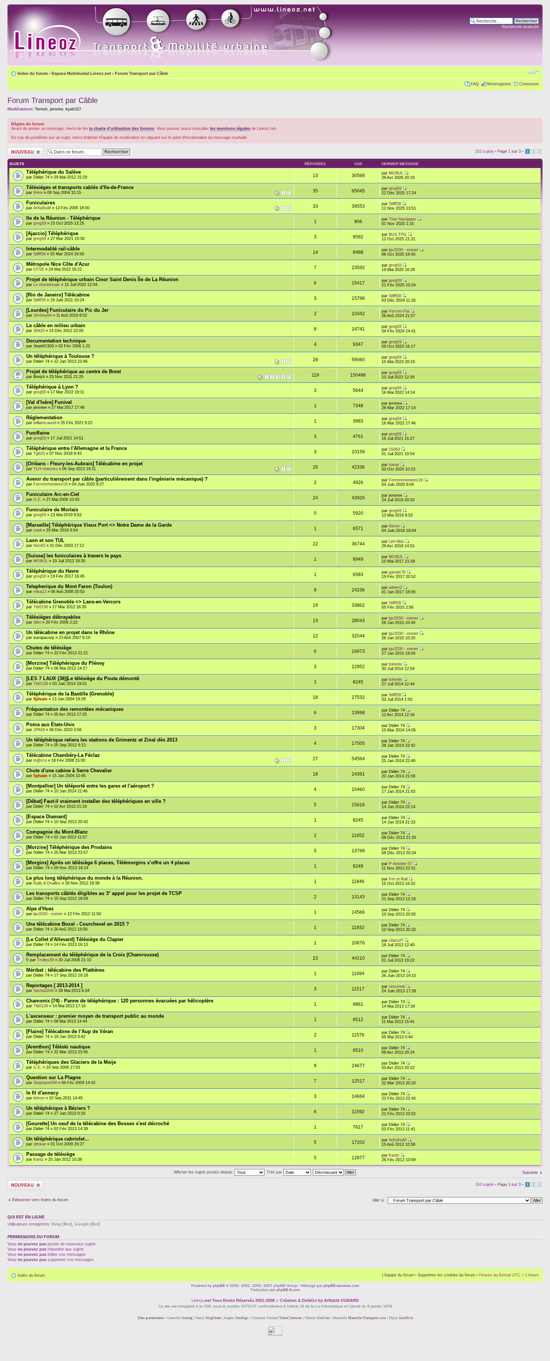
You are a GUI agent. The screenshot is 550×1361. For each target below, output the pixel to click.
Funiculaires (40, 202)
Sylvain (40, 699)
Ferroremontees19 (50, 484)
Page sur (509, 151)
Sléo (37, 622)
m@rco (40, 760)
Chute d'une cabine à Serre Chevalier (69, 770)
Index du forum (33, 73)
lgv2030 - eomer (403, 249)
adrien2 (395, 587)
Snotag (187, 1318)
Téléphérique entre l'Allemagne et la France (76, 448)
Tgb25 (39, 453)
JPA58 (39, 729)
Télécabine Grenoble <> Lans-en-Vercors (73, 602)
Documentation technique (56, 341)
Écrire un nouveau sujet (24, 151)
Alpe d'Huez (40, 908)
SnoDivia (406, 1318)
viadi (37, 530)
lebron (39, 1098)
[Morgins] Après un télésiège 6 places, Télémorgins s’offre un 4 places (108, 862)
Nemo (394, 526)
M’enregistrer (499, 84)
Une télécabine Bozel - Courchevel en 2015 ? (77, 924)
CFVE (38, 269)
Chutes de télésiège (48, 648)
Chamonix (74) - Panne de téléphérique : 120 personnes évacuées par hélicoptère (119, 1001)
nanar (394, 464)
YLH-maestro (45, 468)
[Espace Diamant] (46, 816)
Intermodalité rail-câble (53, 249)
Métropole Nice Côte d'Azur (57, 264)
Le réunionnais (46, 284)
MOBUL (396, 173)
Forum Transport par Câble (141, 73)
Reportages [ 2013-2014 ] (54, 985)
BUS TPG (398, 234)
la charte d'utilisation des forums (121, 128)
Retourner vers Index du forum (40, 1199)
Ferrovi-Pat (399, 311)
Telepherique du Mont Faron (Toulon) (69, 586)
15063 (394, 449)
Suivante (530, 1172)
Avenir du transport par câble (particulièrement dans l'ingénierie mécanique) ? (117, 479)
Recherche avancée (520, 26)
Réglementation (44, 417)
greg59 (395, 188)
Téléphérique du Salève (53, 172)
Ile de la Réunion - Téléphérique (63, 218)
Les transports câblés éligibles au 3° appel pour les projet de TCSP (104, 893)
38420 (39, 330)
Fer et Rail (398, 879)
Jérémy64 (42, 315)
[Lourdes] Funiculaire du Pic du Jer (67, 310)
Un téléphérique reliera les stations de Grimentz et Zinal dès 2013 (101, 740)
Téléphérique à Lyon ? (52, 387)
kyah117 (73, 109)
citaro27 (396, 940)
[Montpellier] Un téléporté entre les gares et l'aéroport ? (90, 786)
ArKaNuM (42, 207)
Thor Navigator (402, 219)
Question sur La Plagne (53, 1077)
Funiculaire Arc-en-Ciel (52, 494)
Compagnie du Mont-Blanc (57, 832)
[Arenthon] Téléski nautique (58, 1047)
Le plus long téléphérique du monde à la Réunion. (84, 878)
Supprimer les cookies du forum (446, 1275)
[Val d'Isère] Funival (49, 402)
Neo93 (39, 545)
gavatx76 (397, 572)
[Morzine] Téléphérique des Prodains (69, 847)
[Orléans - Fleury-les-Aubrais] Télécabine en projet (84, 463)
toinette (395, 664)
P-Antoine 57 (400, 863)
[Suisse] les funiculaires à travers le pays (73, 555)
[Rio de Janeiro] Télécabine (57, 295)
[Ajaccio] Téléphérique (52, 233)
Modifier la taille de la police (533, 71)
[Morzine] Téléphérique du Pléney (65, 663)
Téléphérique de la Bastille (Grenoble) (70, 694)
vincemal (397, 986)
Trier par (274, 1172)
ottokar (39, 1144)
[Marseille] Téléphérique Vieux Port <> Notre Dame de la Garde (99, 525)
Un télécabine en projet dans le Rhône (70, 632)
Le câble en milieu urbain (55, 325)
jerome (56, 109)
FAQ (475, 84)
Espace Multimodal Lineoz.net (81, 73)
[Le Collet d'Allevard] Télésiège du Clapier (74, 939)
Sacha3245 (43, 990)
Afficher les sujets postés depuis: (204, 1172)
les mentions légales (230, 128)
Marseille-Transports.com (367, 1318)
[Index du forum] (180, 34)
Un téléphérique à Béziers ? (58, 1108)
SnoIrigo (241, 1318)
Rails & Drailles (47, 883)
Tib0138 (40, 607)
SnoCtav (323, 1318)
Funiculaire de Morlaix (52, 509)
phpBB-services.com (341, 1286)
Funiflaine (37, 433)
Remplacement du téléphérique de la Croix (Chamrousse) (92, 954)
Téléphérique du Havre (52, 571)
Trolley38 (45, 959)
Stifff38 (395, 203)
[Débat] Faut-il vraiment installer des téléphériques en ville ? (96, 801)
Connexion (529, 84)
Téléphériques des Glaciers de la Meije (71, 1062)
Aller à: (378, 1200)
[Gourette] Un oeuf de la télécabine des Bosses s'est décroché (97, 1123)
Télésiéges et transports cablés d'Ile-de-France (80, 187)
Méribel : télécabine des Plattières (65, 970)
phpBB (219, 1286)
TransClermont (290, 1318)
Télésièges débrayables (53, 617)
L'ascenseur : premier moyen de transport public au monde (95, 1016)
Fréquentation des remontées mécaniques (74, 709)
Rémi (38, 192)
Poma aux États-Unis (50, 724)
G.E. (37, 499)
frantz (38, 1159)
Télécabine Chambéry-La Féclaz (63, 755)
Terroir (41, 109)
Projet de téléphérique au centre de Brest (73, 371)
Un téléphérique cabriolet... (57, 1139)
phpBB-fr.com (288, 1290)
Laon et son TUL (45, 540)
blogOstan (213, 1318)
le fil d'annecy (42, 1093)
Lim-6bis (396, 541)
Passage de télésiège (50, 1154)
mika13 (39, 591)
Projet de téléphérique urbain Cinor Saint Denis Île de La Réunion (102, 279)
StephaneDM (45, 1082)
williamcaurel (44, 422)
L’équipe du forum (398, 1275)
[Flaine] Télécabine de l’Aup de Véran (69, 1031)
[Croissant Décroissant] (335, 1172)
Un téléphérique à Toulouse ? (60, 356)
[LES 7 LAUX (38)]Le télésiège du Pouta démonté (82, 678)
